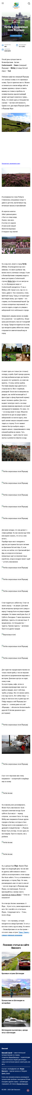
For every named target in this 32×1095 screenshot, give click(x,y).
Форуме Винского (22, 1084)
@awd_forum (6, 1073)
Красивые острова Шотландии (13, 973)
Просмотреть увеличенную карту (11, 163)
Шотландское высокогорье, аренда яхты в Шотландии (15, 1031)
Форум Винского (14, 1057)
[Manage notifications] (28, 1090)
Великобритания (16, 35)
